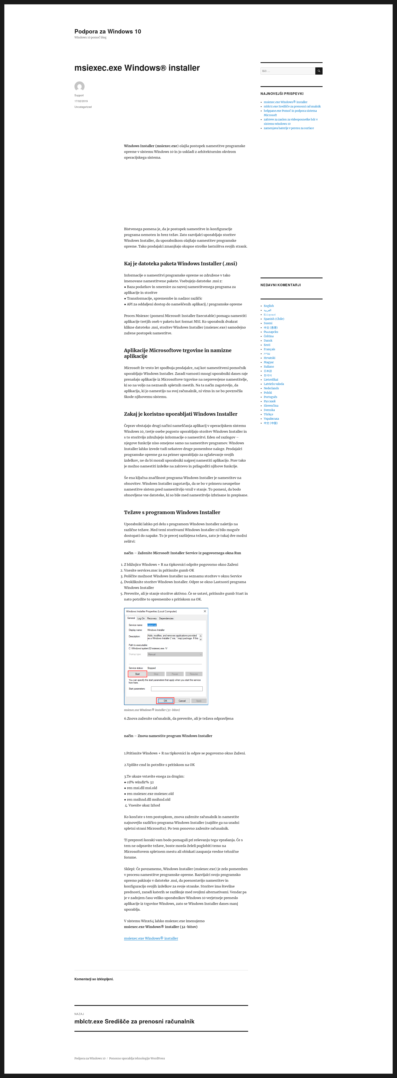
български (271, 332)
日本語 (268, 371)
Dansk (268, 340)
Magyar (269, 362)
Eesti (267, 345)
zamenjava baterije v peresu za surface (289, 128)
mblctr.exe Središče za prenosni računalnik (292, 106)
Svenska (269, 410)
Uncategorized (83, 107)
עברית (267, 353)
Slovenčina (271, 405)
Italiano (269, 366)
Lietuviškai (271, 379)
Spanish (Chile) (274, 319)
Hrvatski (269, 358)
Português (270, 397)
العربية (267, 310)
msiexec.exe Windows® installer (151, 938)
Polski (268, 392)
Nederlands (271, 388)
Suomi (268, 323)
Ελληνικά (270, 314)
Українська (271, 418)
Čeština (269, 336)
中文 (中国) (271, 423)
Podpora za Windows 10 (107, 31)
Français (269, 349)
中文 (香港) (271, 327)
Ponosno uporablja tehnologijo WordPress (137, 1058)
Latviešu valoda (274, 384)
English (269, 306)
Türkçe (268, 414)
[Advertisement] (187, 112)
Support (79, 95)
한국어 (268, 375)
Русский (270, 401)
